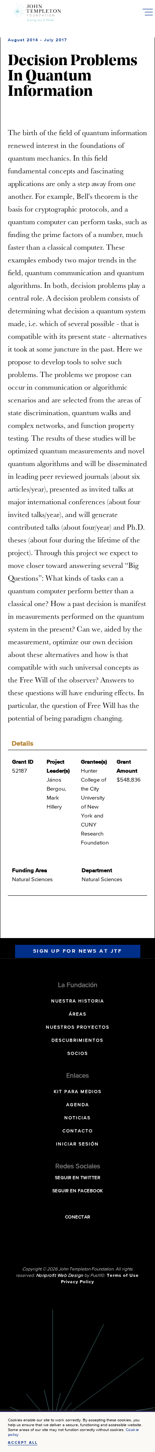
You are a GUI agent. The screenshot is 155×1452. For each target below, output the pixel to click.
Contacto (77, 1131)
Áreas (78, 1014)
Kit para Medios (78, 1092)
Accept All (23, 1443)
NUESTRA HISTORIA (77, 1001)
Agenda (77, 1105)
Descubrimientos (77, 1040)
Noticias (77, 1118)
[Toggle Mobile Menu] (147, 11)
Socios (77, 1053)
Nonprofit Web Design (59, 1275)
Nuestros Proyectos (77, 1027)
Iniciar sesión (77, 1144)
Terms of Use (123, 1275)
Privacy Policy (77, 1282)
